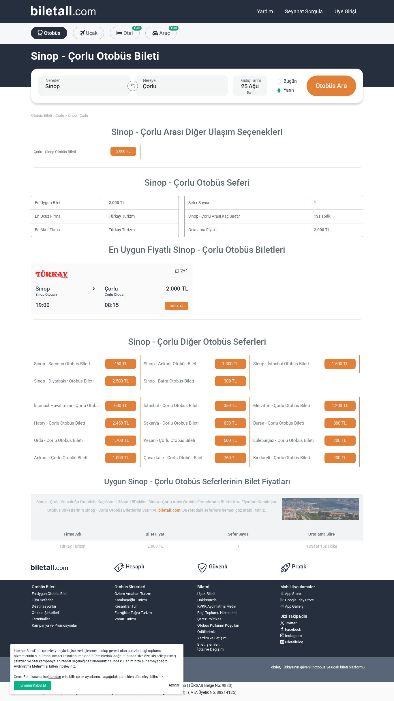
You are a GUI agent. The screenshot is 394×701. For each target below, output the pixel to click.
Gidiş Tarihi (251, 80)
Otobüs (51, 33)
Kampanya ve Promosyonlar (54, 625)
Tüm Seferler (42, 600)
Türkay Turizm (122, 216)
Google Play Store (299, 600)
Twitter (290, 623)
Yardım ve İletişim (211, 638)
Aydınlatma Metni (27, 666)
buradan (54, 677)
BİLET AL (176, 306)
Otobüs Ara (331, 85)
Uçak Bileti (206, 593)
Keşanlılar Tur (126, 606)
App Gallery (293, 606)
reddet (66, 661)
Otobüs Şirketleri (45, 612)
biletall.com (169, 510)
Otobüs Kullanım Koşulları (218, 625)
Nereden (53, 80)
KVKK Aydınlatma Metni (216, 606)
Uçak (91, 33)
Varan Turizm (125, 619)
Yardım (265, 11)
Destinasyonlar (44, 606)
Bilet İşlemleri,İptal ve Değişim (210, 646)
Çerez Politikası (209, 619)
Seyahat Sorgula (304, 11)
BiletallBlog (293, 642)
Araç (167, 31)
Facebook (292, 629)
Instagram (293, 636)
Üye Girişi (345, 11)
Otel (131, 31)
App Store (292, 593)
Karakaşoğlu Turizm (131, 600)
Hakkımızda (207, 600)
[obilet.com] (63, 16)
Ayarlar (174, 685)
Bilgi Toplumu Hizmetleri (217, 612)
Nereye (149, 80)
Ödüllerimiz (206, 632)
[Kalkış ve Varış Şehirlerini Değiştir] (132, 86)
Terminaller (41, 619)
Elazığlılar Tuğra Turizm (133, 612)
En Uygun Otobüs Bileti (50, 593)
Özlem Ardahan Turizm (133, 593)
